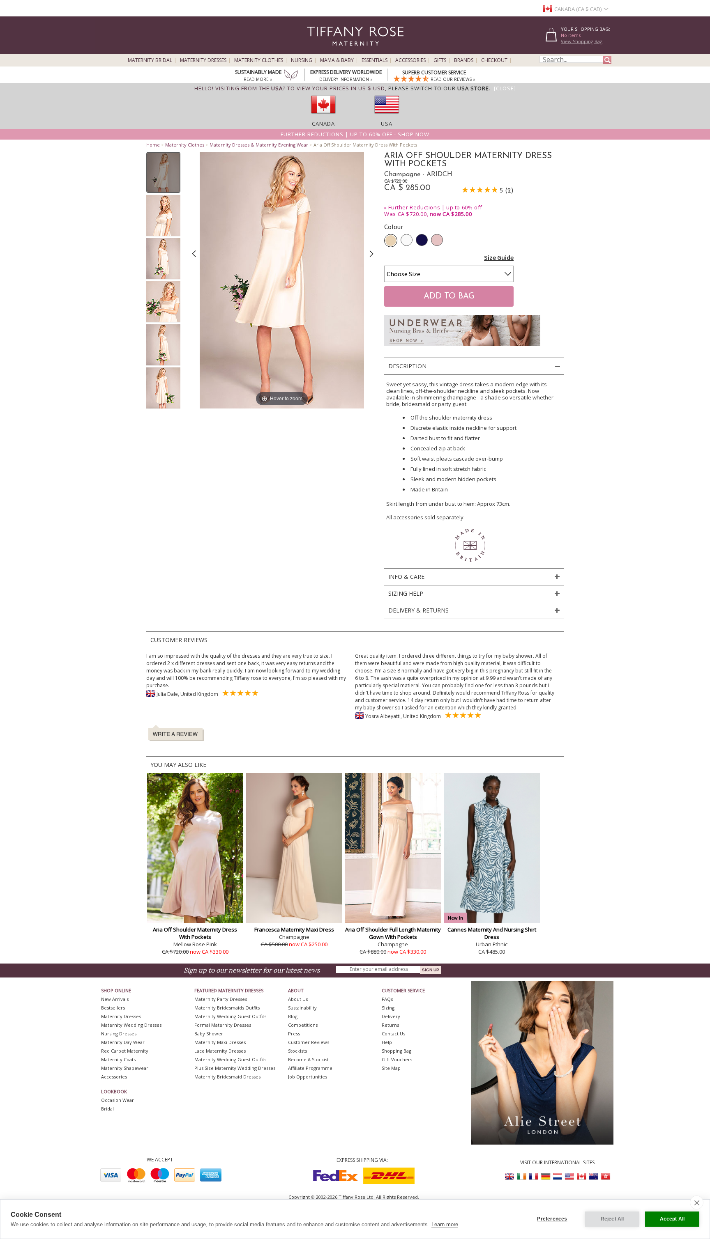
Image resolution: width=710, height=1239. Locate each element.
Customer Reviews (308, 1042)
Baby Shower (208, 1033)
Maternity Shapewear (124, 1068)
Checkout (494, 60)
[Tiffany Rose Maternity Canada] (581, 1176)
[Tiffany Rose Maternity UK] (510, 1176)
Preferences (552, 1219)
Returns (390, 1025)
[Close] (505, 88)
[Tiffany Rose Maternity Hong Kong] (605, 1176)
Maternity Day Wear (123, 1042)
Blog (292, 1016)
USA (386, 123)
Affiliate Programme (310, 1068)
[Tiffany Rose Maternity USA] (569, 1176)
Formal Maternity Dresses (222, 1025)
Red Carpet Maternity (124, 1051)
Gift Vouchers (397, 1059)
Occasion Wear (117, 1100)
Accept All (672, 1219)
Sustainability (302, 1008)
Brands (463, 60)
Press (294, 1033)
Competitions (303, 1025)
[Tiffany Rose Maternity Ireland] (522, 1176)
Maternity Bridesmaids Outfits (227, 1008)
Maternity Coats (118, 1059)
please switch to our (438, 88)
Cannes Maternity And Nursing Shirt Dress (491, 933)
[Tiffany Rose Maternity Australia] (593, 1176)
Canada (323, 123)
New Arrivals (115, 999)
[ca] (323, 116)
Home (153, 145)
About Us (298, 999)
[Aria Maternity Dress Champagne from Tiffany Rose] (163, 172)
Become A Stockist (308, 1059)
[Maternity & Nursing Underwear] (462, 348)
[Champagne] (390, 240)
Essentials (374, 60)
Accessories (410, 60)
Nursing (301, 60)
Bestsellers (113, 1008)
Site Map (391, 1068)
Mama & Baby (337, 60)
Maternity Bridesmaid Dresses (227, 1077)
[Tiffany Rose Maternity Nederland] (557, 1176)
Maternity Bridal (150, 60)
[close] (696, 1202)
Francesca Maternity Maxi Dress (294, 929)
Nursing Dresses (118, 1033)
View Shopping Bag (581, 41)
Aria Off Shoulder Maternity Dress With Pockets (195, 933)
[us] (386, 116)
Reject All (612, 1219)
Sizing (388, 1008)
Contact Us (393, 1033)
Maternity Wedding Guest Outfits (230, 1016)
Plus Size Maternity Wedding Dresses (234, 1068)
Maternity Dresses (203, 60)
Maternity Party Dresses (220, 999)
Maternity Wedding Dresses (131, 1025)
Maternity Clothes (258, 60)
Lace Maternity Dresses (220, 1051)
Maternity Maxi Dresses (220, 1042)
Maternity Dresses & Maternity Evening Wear (259, 145)
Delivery (391, 1016)
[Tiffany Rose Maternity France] (533, 1176)
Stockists (297, 1051)
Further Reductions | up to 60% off (435, 207)
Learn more (444, 1224)
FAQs (387, 999)
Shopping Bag (396, 1051)
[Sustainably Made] (291, 76)
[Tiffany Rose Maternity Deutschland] (545, 1176)
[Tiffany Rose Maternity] (318, 51)
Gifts (439, 60)
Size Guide (499, 257)
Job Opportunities (307, 1077)
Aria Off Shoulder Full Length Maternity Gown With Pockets (393, 933)
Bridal (107, 1109)
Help (387, 1042)
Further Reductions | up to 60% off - (355, 134)
